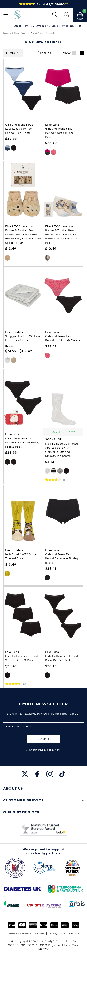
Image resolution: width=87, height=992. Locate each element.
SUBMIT (43, 739)
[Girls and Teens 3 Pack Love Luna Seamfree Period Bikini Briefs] (23, 89)
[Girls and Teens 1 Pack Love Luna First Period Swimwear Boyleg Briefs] (63, 514)
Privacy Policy (57, 933)
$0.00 (80, 19)
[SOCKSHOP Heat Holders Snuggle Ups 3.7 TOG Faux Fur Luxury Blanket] (23, 296)
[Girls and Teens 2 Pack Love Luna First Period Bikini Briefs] (63, 296)
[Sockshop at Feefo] (43, 829)
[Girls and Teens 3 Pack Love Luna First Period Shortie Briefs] (23, 616)
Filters (10, 53)
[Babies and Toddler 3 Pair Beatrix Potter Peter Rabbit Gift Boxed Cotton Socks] (63, 190)
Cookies (40, 933)
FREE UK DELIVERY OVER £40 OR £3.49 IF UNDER (43, 26)
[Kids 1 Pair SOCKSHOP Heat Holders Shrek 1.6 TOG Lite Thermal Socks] (23, 514)
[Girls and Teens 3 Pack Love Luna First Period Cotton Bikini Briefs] (63, 616)
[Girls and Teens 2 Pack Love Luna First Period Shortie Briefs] (63, 89)
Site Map (74, 933)
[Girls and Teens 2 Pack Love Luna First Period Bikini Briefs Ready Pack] (23, 398)
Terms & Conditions (20, 933)
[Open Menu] (5, 15)
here (58, 749)
